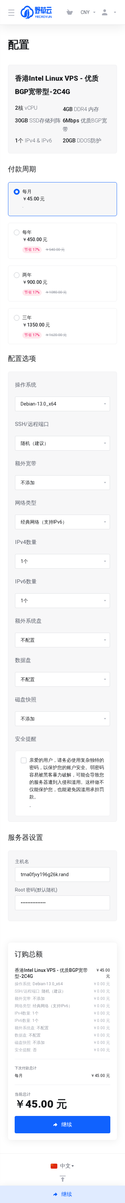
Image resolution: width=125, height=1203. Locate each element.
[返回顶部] (62, 1178)
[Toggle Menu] (10, 12)
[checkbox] (24, 760)
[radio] (17, 192)
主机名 (22, 861)
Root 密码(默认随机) (36, 889)
